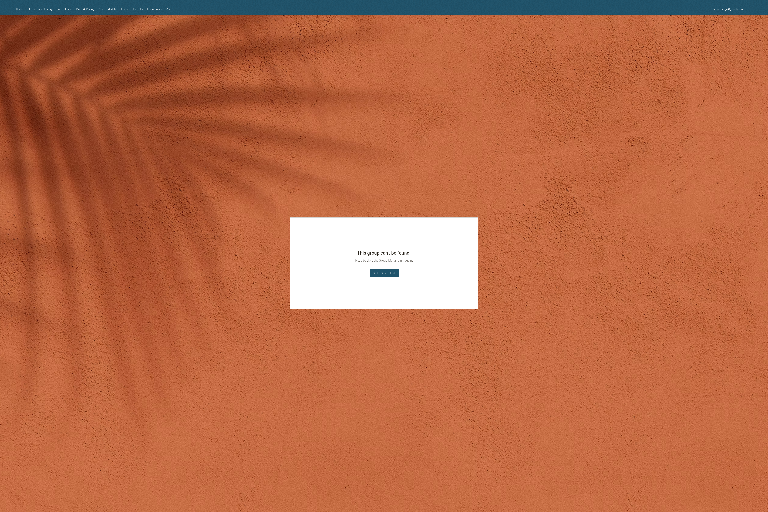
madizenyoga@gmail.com (727, 9)
